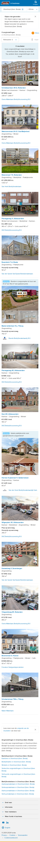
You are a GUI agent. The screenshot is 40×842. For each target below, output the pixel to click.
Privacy (4, 835)
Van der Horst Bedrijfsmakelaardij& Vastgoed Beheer (23, 490)
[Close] (35, 16)
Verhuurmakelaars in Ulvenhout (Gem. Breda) (18, 794)
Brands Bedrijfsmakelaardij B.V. (20, 338)
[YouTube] (3, 823)
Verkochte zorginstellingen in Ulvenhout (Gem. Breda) (18, 769)
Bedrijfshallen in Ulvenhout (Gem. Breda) (16, 762)
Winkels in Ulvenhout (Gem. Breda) (14, 765)
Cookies (12, 835)
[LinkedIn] (7, 823)
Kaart (36, 40)
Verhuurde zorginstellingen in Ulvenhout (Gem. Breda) (18, 775)
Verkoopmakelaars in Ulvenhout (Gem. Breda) (18, 787)
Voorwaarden (22, 835)
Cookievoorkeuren (11, 838)
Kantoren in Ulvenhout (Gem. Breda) (14, 758)
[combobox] (14, 9)
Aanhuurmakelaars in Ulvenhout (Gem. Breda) (18, 791)
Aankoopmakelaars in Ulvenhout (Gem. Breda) (18, 784)
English (7, 828)
